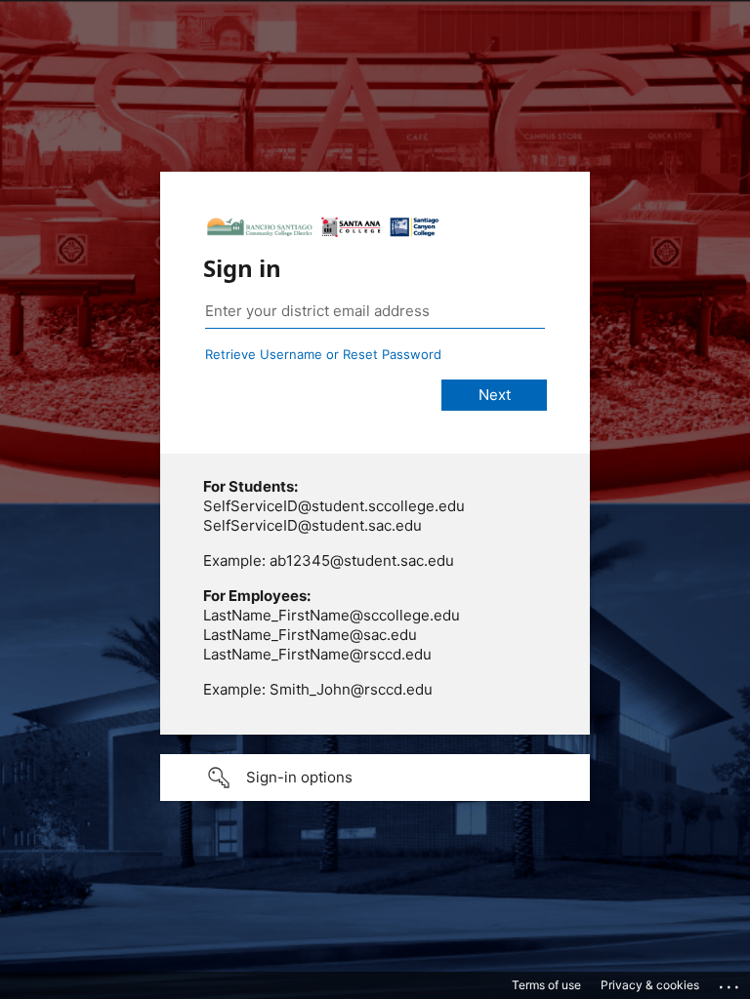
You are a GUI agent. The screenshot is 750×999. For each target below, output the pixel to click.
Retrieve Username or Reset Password (323, 354)
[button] (375, 777)
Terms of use (546, 985)
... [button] (730, 982)
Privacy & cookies (650, 985)
